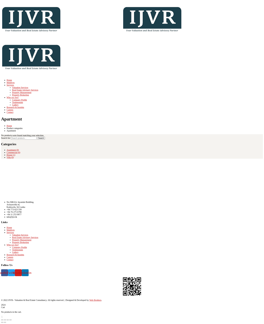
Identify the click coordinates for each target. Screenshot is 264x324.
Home (9, 126)
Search (41, 138)
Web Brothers (95, 300)
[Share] (5, 319)
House (11, 155)
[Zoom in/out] (10, 319)
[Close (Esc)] (2, 319)
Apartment (13, 150)
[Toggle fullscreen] (8, 319)
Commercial (13, 152)
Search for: (6, 138)
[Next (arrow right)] (5, 322)
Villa (10, 157)
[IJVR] (31, 37)
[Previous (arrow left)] (2, 322)
